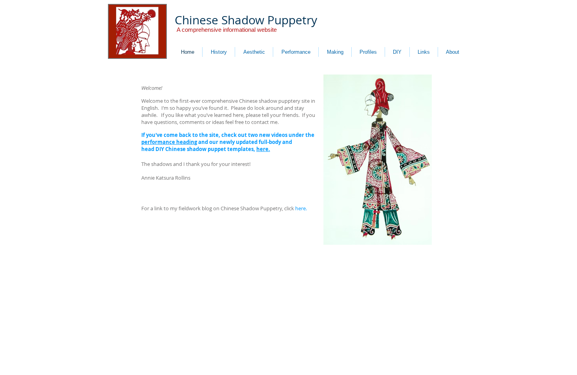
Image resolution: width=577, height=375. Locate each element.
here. (263, 149)
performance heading (169, 142)
